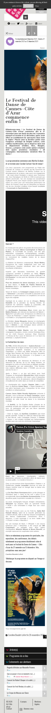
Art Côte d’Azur (9, 705)
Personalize (28, 6)
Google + (30, 23)
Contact (9, 708)
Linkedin (40, 23)
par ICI (23, 629)
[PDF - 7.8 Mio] (25, 625)
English (41, 11)
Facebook (12, 23)
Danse (42, 48)
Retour (9, 33)
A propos (23, 701)
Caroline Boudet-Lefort (17, 635)
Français (41, 8)
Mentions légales (38, 703)
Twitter (22, 23)
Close (37, 6)
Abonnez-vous (28, 708)
